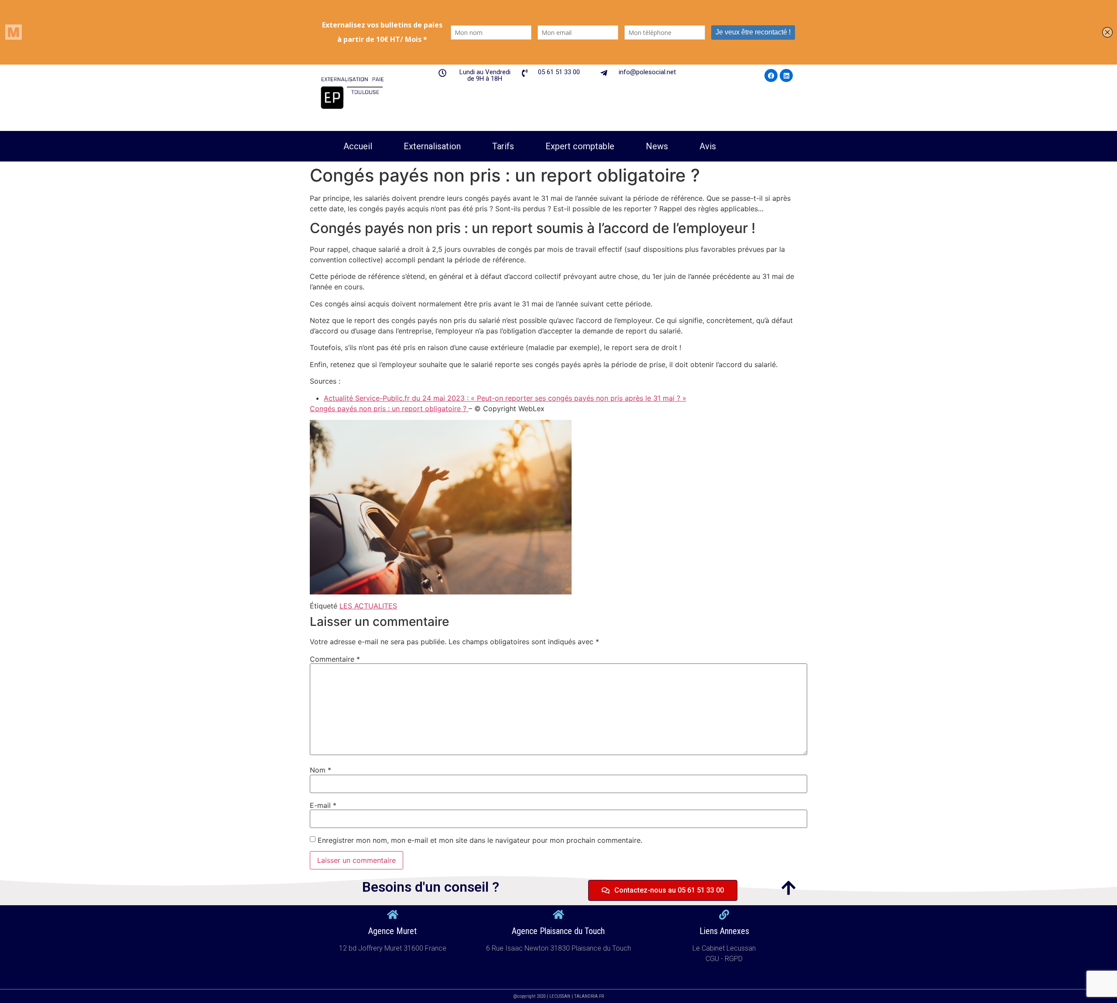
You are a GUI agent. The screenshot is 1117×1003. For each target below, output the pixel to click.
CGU (713, 959)
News (657, 146)
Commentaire (335, 659)
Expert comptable (579, 146)
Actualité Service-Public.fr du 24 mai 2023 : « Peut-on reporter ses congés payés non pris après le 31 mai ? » (505, 398)
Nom (320, 769)
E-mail (323, 805)
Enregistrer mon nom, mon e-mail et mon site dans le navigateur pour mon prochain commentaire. (480, 840)
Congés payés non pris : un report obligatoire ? (389, 408)
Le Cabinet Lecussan (724, 948)
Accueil (357, 146)
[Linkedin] (786, 75)
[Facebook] (771, 75)
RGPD (734, 959)
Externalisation (432, 146)
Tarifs (503, 146)
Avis (707, 146)
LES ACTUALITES (368, 605)
